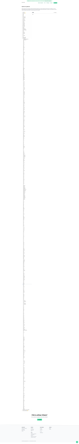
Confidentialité (32, 434)
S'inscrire (39, 419)
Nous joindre (41, 432)
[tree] (26, 211)
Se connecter (32, 429)
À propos (41, 428)
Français (50, 429)
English (50, 428)
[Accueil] (23, 3)
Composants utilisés (33, 437)
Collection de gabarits (24, 428)
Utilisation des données (33, 436)
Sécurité (32, 435)
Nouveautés (23, 429)
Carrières (41, 429)
